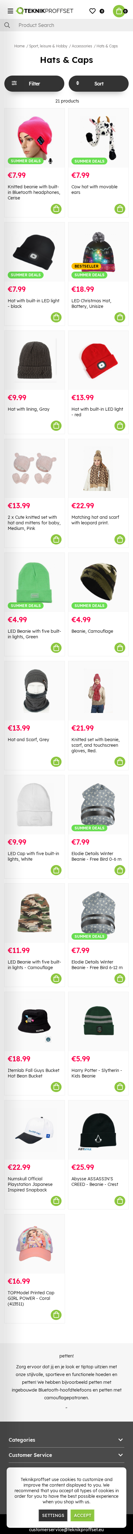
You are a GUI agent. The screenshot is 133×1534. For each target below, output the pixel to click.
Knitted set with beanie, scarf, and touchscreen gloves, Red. (95, 745)
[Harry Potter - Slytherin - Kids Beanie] (98, 1021)
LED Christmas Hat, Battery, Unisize (91, 303)
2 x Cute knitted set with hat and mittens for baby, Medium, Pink (34, 522)
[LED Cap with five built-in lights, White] (34, 804)
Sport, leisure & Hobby (48, 46)
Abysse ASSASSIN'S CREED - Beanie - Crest (94, 1181)
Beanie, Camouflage (92, 631)
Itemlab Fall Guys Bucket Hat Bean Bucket (33, 1073)
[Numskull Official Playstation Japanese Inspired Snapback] (34, 1130)
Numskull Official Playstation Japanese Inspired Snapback (30, 1184)
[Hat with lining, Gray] (34, 360)
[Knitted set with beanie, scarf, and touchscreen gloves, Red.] (98, 690)
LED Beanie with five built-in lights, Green (34, 634)
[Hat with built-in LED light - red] (98, 360)
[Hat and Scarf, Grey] (34, 690)
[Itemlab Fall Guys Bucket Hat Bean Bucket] (34, 1021)
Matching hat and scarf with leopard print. (95, 520)
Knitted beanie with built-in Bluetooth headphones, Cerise (34, 192)
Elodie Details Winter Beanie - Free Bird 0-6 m (96, 856)
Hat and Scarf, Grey (28, 739)
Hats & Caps (107, 46)
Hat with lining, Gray (28, 409)
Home (19, 46)
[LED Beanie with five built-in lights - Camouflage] (34, 913)
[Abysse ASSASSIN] (98, 1130)
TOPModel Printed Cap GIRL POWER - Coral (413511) (31, 1298)
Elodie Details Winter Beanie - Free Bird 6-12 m (97, 964)
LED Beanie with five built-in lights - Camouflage (34, 964)
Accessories (82, 46)
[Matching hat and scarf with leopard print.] (98, 468)
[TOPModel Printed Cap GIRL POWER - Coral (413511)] (34, 1244)
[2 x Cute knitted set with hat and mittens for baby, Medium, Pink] (34, 468)
